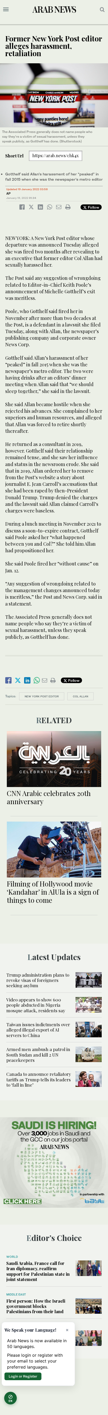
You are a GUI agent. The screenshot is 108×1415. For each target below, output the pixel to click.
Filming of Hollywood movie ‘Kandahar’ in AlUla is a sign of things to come (53, 892)
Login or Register (23, 1376)
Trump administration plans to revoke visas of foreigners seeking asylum (37, 980)
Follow (93, 207)
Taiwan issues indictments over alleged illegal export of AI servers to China (38, 1029)
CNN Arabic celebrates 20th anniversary (49, 797)
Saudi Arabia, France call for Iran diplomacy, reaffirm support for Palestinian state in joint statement (38, 1271)
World (12, 1257)
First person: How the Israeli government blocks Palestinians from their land (35, 1306)
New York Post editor (42, 696)
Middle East (16, 1294)
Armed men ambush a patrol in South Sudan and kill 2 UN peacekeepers (38, 1054)
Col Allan (80, 696)
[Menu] (6, 9)
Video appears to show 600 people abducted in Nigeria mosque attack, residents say (35, 1005)
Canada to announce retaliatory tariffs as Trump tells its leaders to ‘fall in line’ (38, 1079)
